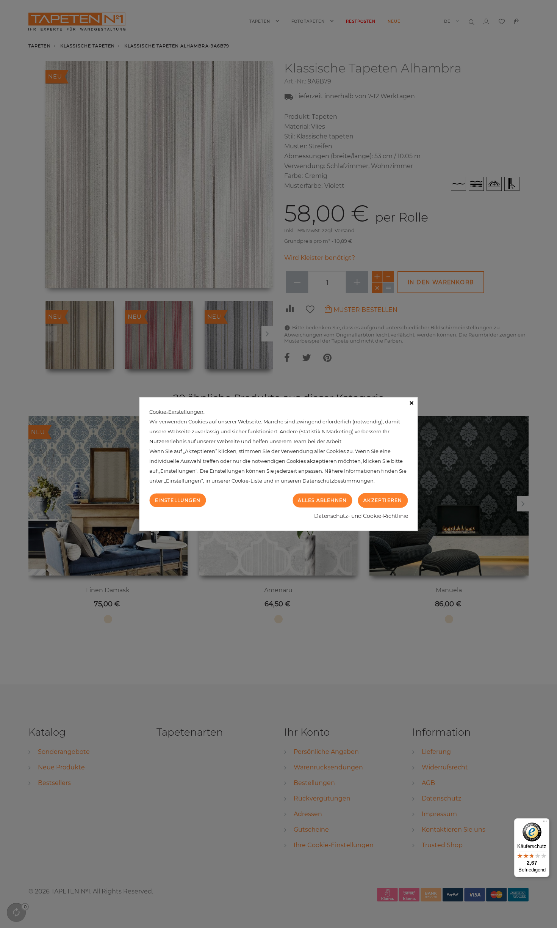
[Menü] (544, 822)
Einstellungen (178, 500)
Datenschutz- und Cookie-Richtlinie (361, 515)
